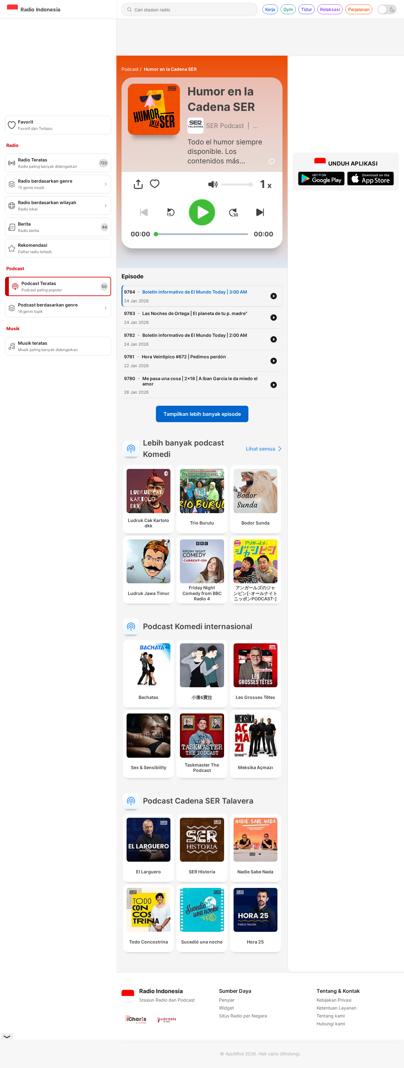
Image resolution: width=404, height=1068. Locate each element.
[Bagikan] (138, 184)
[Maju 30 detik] (234, 212)
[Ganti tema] (386, 9)
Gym (288, 9)
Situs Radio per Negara (243, 1015)
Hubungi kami (331, 1023)
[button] (212, 184)
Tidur (306, 9)
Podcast (130, 69)
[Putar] (202, 212)
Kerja (270, 9)
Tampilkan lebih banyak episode (202, 414)
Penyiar (227, 1000)
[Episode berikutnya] (259, 212)
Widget (226, 1007)
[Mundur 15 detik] (170, 212)
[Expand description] (271, 161)
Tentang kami (331, 1015)
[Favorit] (155, 184)
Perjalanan (359, 9)
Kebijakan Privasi (334, 1000)
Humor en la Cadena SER (170, 69)
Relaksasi (330, 9)
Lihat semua (260, 449)
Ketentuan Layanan (336, 1007)
